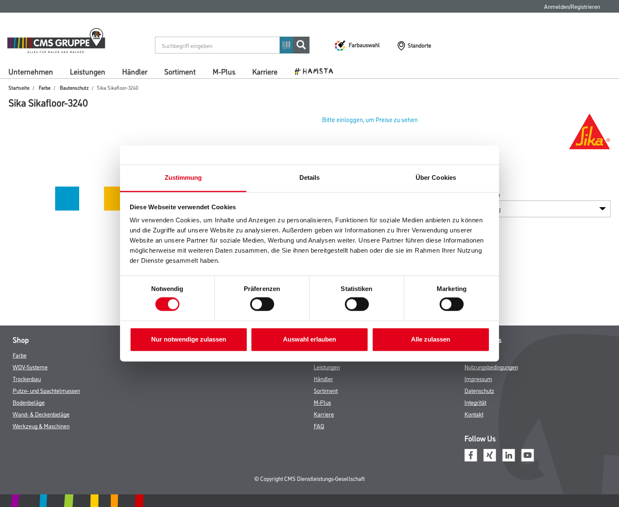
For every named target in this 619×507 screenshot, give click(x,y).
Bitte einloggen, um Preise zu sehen (370, 119)
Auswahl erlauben (309, 339)
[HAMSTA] (317, 70)
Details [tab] (309, 177)
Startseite (18, 87)
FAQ (319, 426)
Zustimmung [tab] (183, 177)
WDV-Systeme (30, 367)
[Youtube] (527, 454)
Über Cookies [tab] (436, 177)
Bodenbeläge (29, 402)
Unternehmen (30, 71)
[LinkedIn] (508, 454)
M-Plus (224, 71)
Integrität (475, 402)
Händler (134, 71)
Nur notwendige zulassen (188, 339)
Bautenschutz (74, 87)
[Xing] (489, 454)
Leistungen (87, 71)
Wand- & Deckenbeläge (41, 414)
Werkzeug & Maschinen (41, 426)
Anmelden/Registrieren (572, 6)
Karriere (264, 71)
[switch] (264, 304)
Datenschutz (479, 390)
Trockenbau (27, 378)
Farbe (45, 87)
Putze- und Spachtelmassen (46, 390)
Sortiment (180, 71)
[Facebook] (470, 454)
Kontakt (473, 414)
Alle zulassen (430, 339)
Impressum (478, 378)
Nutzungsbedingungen (491, 367)
